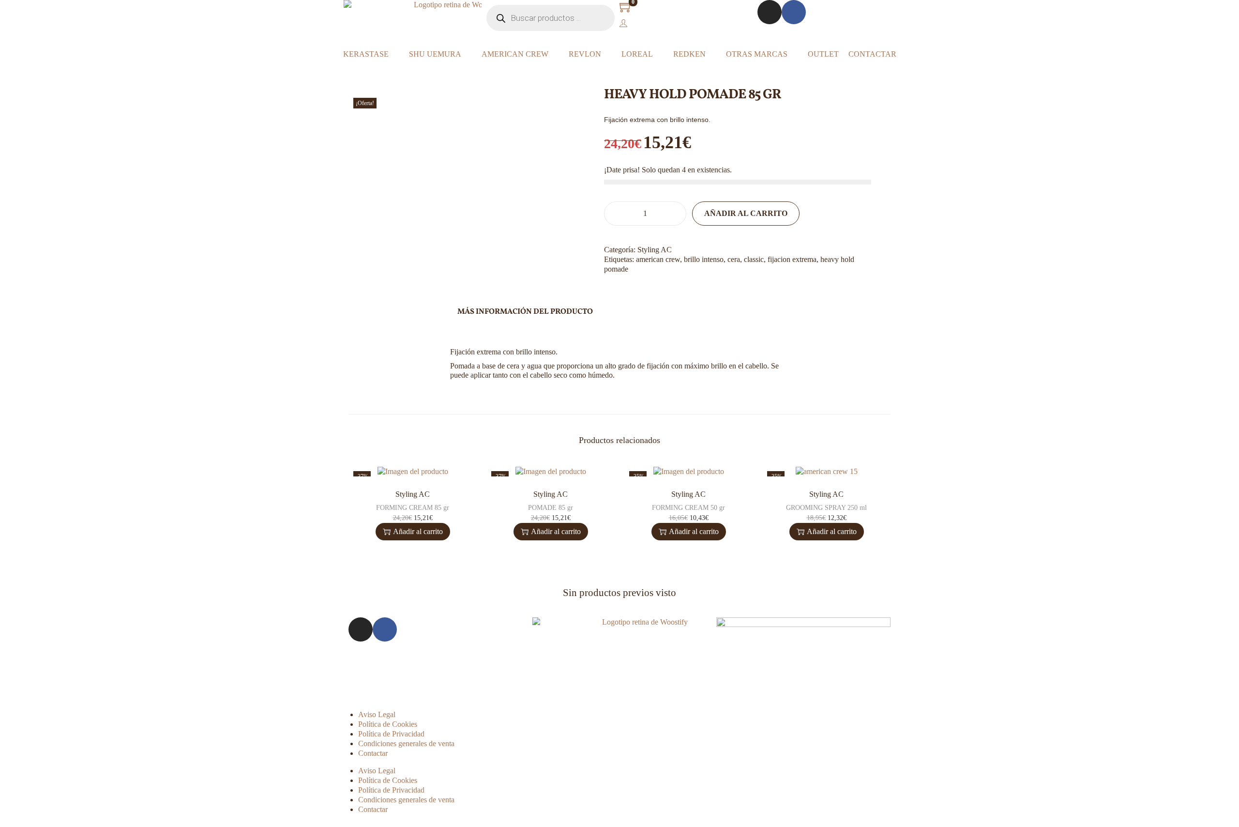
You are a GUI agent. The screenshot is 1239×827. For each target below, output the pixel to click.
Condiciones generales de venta (406, 743)
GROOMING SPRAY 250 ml (826, 507)
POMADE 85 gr (550, 507)
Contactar (373, 753)
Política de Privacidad (391, 734)
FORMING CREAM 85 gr (412, 507)
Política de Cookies (387, 724)
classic (754, 259)
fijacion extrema (792, 259)
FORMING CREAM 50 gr (688, 507)
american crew (658, 259)
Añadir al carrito (745, 213)
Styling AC (654, 249)
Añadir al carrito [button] (418, 531)
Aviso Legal (376, 714)
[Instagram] (769, 12)
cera (733, 259)
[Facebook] (794, 12)
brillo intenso (704, 259)
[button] (607, 288)
